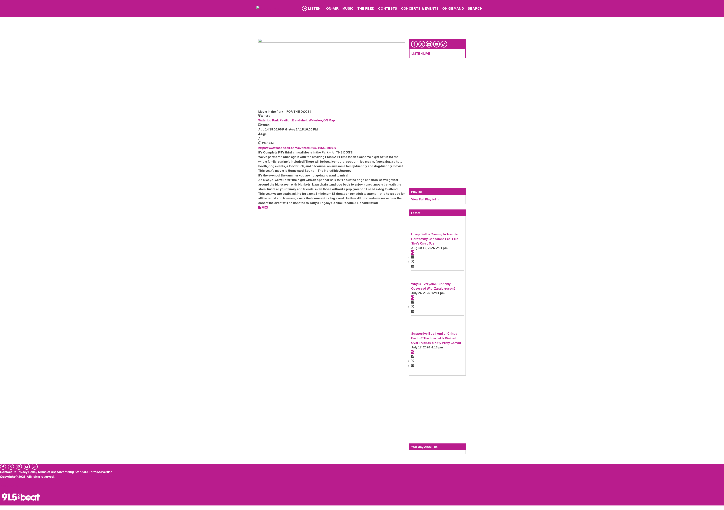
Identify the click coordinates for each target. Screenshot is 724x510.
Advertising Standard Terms (77, 472)
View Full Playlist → (425, 199)
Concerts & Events (420, 8)
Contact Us (8, 472)
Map (332, 120)
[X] (421, 44)
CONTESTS (387, 8)
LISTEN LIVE (420, 53)
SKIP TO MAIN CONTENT (81, 6)
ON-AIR (332, 8)
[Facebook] (414, 44)
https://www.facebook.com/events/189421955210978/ (297, 148)
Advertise (105, 472)
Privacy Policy (27, 472)
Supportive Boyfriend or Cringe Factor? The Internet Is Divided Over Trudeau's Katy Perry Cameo (436, 338)
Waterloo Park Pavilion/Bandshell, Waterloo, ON (293, 120)
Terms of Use (47, 472)
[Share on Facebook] (259, 207)
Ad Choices (9, 486)
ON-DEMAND (453, 8)
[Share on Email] (266, 207)
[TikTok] (443, 44)
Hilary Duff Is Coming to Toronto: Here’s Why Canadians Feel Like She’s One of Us (435, 238)
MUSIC (348, 8)
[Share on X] (262, 207)
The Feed (366, 8)
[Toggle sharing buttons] (412, 252)
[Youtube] (436, 44)
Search (475, 8)
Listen (314, 8)
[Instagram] (429, 44)
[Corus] (2, 481)
